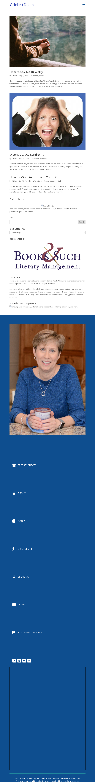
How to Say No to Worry (26, 72)
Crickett (14, 76)
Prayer (41, 76)
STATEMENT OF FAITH (30, 632)
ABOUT (22, 493)
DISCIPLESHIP (25, 548)
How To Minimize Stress (39, 181)
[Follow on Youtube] (24, 660)
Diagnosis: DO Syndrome (27, 154)
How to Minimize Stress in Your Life (34, 177)
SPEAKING (23, 576)
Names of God (55, 181)
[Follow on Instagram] (19, 660)
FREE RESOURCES (27, 465)
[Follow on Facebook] (14, 660)
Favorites (43, 158)
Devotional (34, 76)
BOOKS (21, 521)
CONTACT (23, 604)
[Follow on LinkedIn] (29, 660)
